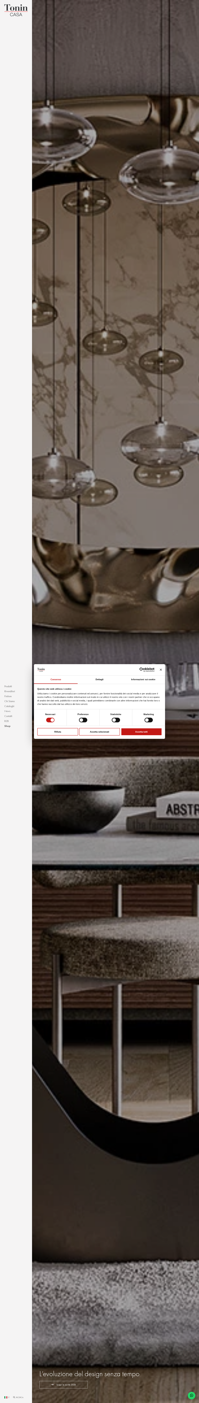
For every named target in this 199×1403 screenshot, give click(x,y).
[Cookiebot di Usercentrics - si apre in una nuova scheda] (141, 670)
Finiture (8, 696)
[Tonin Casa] (16, 10)
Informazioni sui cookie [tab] (143, 679)
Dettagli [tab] (100, 679)
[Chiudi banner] (161, 670)
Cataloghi (9, 706)
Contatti (8, 716)
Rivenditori (9, 691)
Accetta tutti (141, 732)
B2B (6, 721)
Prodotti (8, 686)
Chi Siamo (9, 701)
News (7, 711)
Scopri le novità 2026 (66, 1384)
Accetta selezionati (99, 732)
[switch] (83, 720)
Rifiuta (57, 732)
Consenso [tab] (56, 679)
